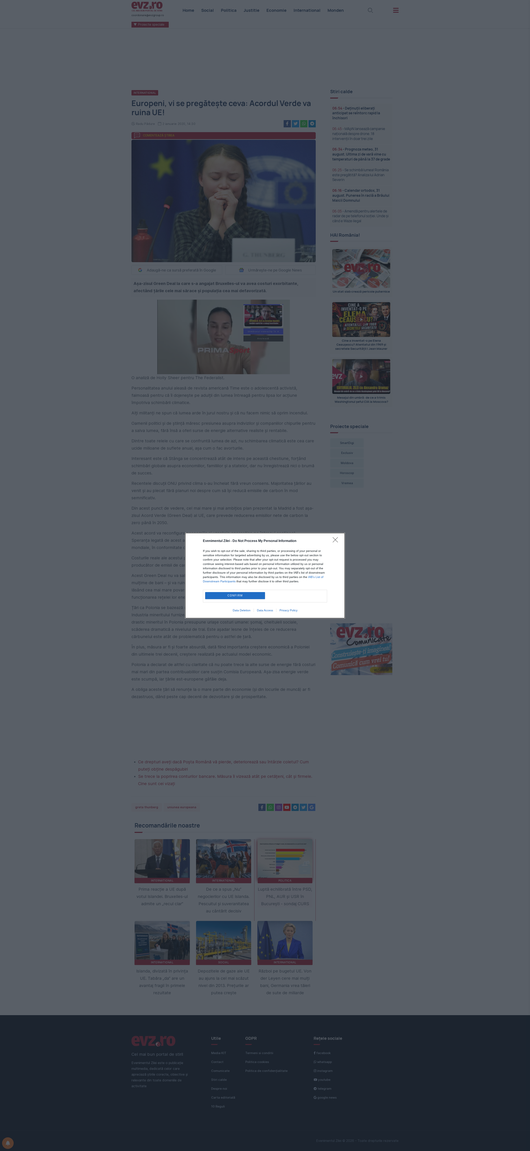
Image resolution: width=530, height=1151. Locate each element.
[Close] (337, 541)
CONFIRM (235, 595)
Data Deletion (242, 610)
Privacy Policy (288, 610)
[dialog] (265, 575)
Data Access (265, 610)
